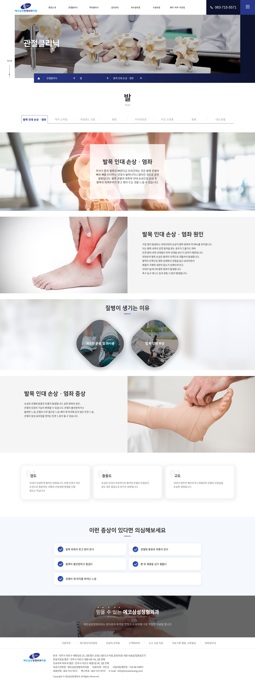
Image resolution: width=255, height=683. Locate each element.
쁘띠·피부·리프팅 (177, 7)
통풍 (194, 119)
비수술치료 (135, 7)
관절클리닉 (73, 7)
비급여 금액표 (113, 643)
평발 (114, 119)
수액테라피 (134, 643)
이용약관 (66, 643)
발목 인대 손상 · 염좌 (34, 119)
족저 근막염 (61, 119)
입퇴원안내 (210, 643)
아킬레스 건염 (87, 119)
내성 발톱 (220, 119)
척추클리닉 (94, 7)
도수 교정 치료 (156, 643)
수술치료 (156, 7)
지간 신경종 (167, 119)
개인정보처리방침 (88, 643)
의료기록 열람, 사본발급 (184, 643)
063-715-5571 (225, 7)
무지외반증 (141, 119)
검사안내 (114, 7)
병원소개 (52, 7)
